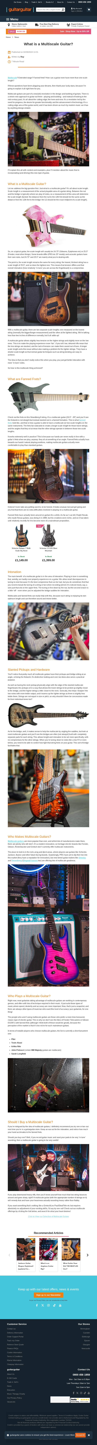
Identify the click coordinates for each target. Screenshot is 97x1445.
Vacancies (11, 1402)
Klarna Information (14, 1360)
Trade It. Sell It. (36, 2)
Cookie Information (14, 1352)
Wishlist (80, 11)
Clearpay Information (15, 1364)
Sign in (73, 11)
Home (8, 37)
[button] (89, 9)
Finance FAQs (12, 1348)
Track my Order (13, 1341)
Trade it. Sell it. (13, 1382)
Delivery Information (15, 1333)
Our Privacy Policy (14, 1398)
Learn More (70, 1435)
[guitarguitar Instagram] (48, 1305)
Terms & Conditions (14, 1356)
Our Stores (17, 2)
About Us (60, 2)
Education (11, 1390)
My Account (77, 8)
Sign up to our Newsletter (48, 1295)
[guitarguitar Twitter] (42, 1305)
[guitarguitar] (20, 10)
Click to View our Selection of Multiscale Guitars (48, 1216)
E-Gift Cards (12, 1378)
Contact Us (71, 2)
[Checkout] (88, 9)
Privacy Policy (40, 1300)
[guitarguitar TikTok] (54, 1305)
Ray (22, 57)
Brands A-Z (50, 2)
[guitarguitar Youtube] (60, 1305)
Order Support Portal (15, 1337)
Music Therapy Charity (16, 1394)
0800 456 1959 (84, 2)
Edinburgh (86, 1337)
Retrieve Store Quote (15, 1345)
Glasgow (86, 1345)
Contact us (11, 1329)
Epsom (87, 1341)
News (17, 37)
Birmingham (85, 1329)
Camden (86, 1333)
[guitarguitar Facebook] (37, 1305)
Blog (26, 2)
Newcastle (86, 1348)
